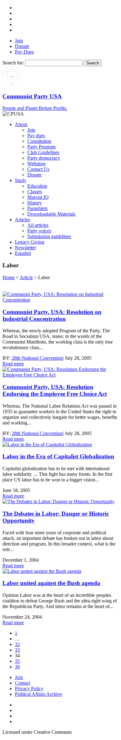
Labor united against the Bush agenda (51, 583)
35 (17, 661)
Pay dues (36, 135)
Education (37, 186)
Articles (22, 219)
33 (17, 650)
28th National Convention (37, 358)
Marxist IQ (38, 197)
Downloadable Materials (51, 214)
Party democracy (43, 158)
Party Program (41, 146)
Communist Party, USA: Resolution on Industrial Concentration (51, 315)
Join (19, 40)
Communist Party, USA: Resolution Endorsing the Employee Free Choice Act (54, 390)
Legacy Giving (29, 242)
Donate (22, 46)
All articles (37, 225)
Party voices (39, 230)
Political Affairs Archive (38, 694)
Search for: (13, 62)
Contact (22, 683)
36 (17, 666)
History (34, 202)
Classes (34, 191)
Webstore (36, 163)
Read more (13, 363)
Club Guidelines (43, 152)
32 (17, 644)
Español (23, 253)
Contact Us (38, 169)
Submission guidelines (49, 236)
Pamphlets (37, 208)
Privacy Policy (29, 688)
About (21, 124)
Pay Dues (24, 51)
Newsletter (25, 247)
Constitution (39, 141)
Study (20, 180)
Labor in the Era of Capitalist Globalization (58, 456)
